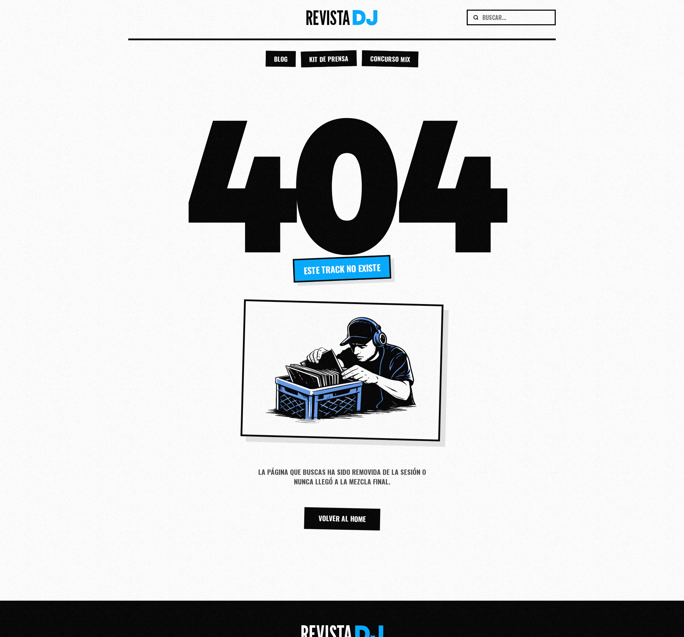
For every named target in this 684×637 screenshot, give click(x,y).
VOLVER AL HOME (342, 518)
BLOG (280, 59)
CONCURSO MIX (390, 59)
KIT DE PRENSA (329, 59)
